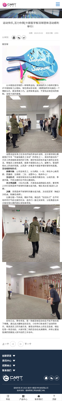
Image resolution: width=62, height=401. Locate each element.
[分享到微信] (19, 37)
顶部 (54, 397)
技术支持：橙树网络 (24, 390)
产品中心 (23, 397)
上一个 (8, 344)
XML (43, 390)
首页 (25, 15)
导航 (8, 397)
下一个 (25, 344)
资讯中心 (35, 15)
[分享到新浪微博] (24, 37)
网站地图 (37, 390)
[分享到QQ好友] (14, 37)
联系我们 (39, 397)
